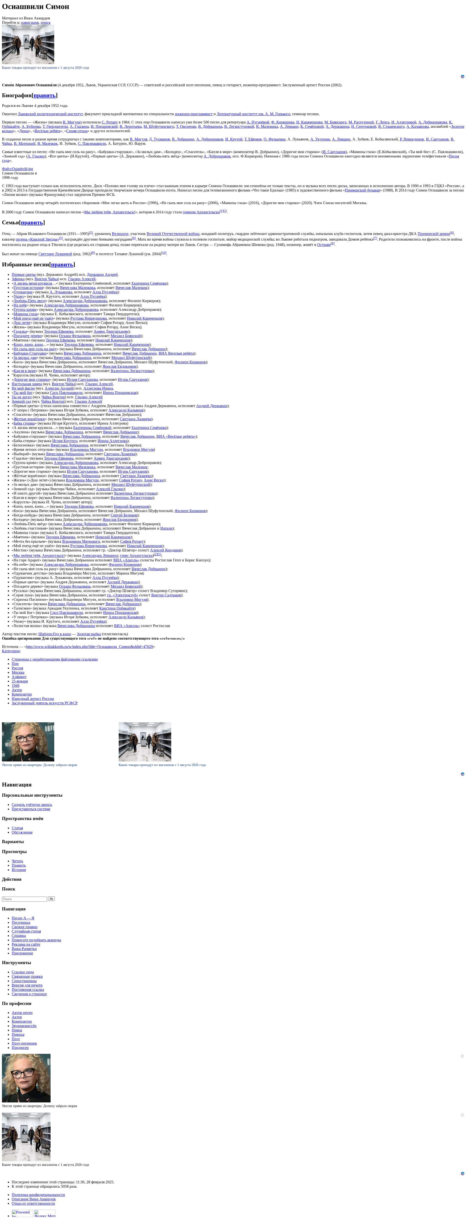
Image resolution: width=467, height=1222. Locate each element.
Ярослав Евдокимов (119, 366)
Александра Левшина (100, 556)
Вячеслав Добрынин (149, 349)
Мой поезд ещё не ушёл (33, 318)
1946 (15, 685)
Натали (166, 528)
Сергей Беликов (124, 515)
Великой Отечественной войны (173, 234)
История (19, 870)
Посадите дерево (28, 336)
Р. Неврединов (412, 139)
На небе (20, 305)
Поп (15, 664)
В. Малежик (47, 143)
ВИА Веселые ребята (176, 353)
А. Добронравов (209, 139)
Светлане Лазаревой (55, 254)
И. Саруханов (437, 139)
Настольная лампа (27, 384)
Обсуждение (22, 832)
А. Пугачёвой (258, 122)
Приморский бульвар (362, 190)
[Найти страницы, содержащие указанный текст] (51, 898)
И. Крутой (233, 139)
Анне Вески (154, 480)
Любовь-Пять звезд (29, 301)
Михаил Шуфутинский (130, 358)
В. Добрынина (210, 126)
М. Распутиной (361, 122)
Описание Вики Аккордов (34, 1199)
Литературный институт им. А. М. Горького (253, 114)
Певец (17, 1030)
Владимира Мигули (86, 449)
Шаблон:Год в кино (54, 634)
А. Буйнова (31, 126)
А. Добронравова (432, 122)
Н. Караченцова (309, 122)
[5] (61, 238)
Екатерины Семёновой (92, 428)
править (45, 95)
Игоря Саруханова (82, 379)
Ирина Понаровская (119, 393)
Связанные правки (27, 976)
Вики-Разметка (24, 949)
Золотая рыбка (89, 634)
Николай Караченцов (144, 318)
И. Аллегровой (403, 122)
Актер (17, 690)
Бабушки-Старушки (30, 353)
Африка (18, 279)
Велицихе (120, 234)
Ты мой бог (23, 393)
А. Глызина (79, 126)
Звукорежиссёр (24, 1026)
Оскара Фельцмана (74, 336)
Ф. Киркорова (282, 122)
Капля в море (25, 371)
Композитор (22, 694)
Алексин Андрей (59, 388)
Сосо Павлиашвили (66, 393)
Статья (17, 828)
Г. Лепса (382, 122)
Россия (17, 668)
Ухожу (19, 296)
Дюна (24, 131)
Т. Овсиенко (186, 126)
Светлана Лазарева (135, 419)
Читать (17, 861)
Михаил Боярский (126, 336)
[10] (163, 252)
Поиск (8, 888)
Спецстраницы (24, 981)
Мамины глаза (25, 314)
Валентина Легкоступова (132, 371)
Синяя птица (77, 131)
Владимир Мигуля (138, 449)
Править (19, 865)
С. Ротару (110, 122)
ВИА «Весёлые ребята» (176, 436)
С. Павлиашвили (92, 143)
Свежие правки (24, 927)
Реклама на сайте (26, 944)
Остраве (324, 245)
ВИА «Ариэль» (126, 560)
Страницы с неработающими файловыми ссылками (55, 659)
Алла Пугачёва (104, 292)
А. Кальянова (417, 126)
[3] (91, 232)
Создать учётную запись (32, 805)
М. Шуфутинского (159, 126)
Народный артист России (33, 699)
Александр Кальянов (125, 410)
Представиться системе (31, 809)
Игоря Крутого (64, 441)
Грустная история (28, 288)
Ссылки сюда (23, 972)
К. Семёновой (312, 126)
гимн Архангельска (136, 556)
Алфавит (19, 677)
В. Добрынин (183, 139)
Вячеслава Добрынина (82, 353)
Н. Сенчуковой (363, 126)
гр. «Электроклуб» (122, 595)
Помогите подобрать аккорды (36, 940)
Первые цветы (24, 274)
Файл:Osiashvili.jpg (17, 169)
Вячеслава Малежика (77, 288)
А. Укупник (320, 139)
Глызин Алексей (82, 279)
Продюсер (20, 1048)
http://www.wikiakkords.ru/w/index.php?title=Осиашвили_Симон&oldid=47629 (89, 647)
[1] (221, 211)
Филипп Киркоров (190, 362)
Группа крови (25, 309)
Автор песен (22, 1013)
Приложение (22, 953)
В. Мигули (72, 122)
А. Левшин (289, 126)
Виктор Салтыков (166, 595)
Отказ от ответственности (33, 1203)
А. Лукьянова (61, 292)
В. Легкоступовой (239, 126)
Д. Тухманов (159, 139)
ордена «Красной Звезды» (37, 239)
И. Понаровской (104, 126)
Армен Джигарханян (111, 331)
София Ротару (130, 480)
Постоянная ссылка (28, 989)
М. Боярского (335, 122)
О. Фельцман (275, 139)
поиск (46, 22)
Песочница (21, 922)
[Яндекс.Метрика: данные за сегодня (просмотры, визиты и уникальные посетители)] (44, 1213)
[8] (332, 243)
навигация (30, 22)
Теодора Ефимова (58, 331)
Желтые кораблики (29, 419)
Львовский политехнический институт (50, 114)
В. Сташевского (391, 126)
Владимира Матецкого (81, 541)
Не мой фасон (23, 388)
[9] (93, 252)
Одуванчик (23, 292)
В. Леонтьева (131, 126)
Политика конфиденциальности (38, 1195)
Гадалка (20, 331)
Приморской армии (434, 234)
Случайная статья (26, 931)
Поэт (16, 1039)
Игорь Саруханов (132, 379)
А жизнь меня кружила (33, 283)
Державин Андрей (102, 274)
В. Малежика (267, 126)
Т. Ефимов (253, 139)
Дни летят (22, 323)
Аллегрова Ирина (98, 388)
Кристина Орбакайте (116, 608)
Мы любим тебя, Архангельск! (109, 212)
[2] (225, 211)
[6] (134, 238)
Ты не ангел (22, 397)
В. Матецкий (25, 143)
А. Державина (337, 126)
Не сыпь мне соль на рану (35, 349)
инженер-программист (194, 114)
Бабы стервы (24, 423)
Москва (18, 672)
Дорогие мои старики (32, 379)
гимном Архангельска (201, 212)
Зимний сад (21, 401)
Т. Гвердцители (55, 126)
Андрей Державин (211, 406)
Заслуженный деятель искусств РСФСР (45, 703)
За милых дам (25, 358)
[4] (452, 232)
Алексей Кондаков (165, 550)
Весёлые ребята (47, 131)
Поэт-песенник (24, 1043)
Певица (18, 1034)
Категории (11, 651)
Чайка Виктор (53, 397)
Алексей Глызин (110, 489)
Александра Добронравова (85, 301)
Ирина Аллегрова (112, 441)
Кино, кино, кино (28, 344)
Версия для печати (27, 985)
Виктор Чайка (46, 279)
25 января (20, 681)
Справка (19, 936)
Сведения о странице (29, 994)
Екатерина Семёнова (149, 283)
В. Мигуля (138, 139)
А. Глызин (36, 156)
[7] (375, 238)
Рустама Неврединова (88, 318)
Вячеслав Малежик (131, 288)
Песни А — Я (23, 918)
